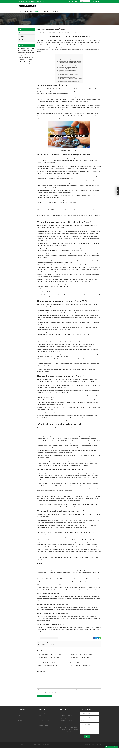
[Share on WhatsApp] (100, 638)
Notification (37, 19)
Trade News (45, 19)
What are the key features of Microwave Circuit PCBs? (69, 74)
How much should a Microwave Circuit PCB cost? (68, 65)
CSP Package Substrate (44, 718)
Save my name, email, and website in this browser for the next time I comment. (52, 692)
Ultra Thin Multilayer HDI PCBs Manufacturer (80, 665)
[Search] (100, 11)
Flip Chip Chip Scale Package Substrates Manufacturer (50, 654)
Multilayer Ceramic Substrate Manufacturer (47, 660)
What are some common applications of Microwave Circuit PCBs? (71, 79)
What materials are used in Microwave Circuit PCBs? (69, 75)
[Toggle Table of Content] (80, 56)
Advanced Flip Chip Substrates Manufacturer (48, 662)
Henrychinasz (66, 718)
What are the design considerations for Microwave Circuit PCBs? (71, 78)
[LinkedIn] (95, 1)
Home (19, 713)
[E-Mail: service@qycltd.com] (118, 193)
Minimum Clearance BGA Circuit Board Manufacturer (82, 660)
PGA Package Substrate (44, 725)
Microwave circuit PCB (42, 158)
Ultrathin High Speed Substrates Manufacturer (80, 657)
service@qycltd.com (39, 1)
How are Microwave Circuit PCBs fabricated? (67, 77)
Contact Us (91, 744)
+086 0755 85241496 (25, 1)
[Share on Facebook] (94, 638)
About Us (85, 744)
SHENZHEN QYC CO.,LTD (33, 744)
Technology (70, 1)
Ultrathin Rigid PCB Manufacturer (77, 662)
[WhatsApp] (97, 1)
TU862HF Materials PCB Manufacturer (50, 644)
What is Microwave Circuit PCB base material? (68, 67)
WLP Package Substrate (44, 713)
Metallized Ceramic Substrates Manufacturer (47, 665)
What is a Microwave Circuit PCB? (65, 59)
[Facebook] (92, 1)
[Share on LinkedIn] (98, 638)
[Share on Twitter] (96, 638)
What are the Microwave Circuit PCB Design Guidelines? (70, 61)
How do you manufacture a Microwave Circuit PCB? (69, 64)
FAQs (60, 71)
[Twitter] (93, 1)
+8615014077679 (69, 720)
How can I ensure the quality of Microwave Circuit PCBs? (69, 81)
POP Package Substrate (44, 715)
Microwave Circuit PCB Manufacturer (64, 58)
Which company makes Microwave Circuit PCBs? (68, 68)
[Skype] (98, 1)
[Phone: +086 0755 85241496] (118, 188)
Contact (75, 1)
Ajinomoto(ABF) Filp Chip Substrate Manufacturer (81, 654)
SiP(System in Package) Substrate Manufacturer (48, 657)
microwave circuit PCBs (54, 225)
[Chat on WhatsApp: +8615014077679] (118, 191)
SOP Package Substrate (44, 723)
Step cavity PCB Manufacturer (48, 642)
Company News (22, 19)
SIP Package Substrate (44, 720)
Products (20, 715)
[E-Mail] (100, 1)
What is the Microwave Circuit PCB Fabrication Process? (70, 62)
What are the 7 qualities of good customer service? (68, 70)
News (30, 19)
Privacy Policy (97, 744)
